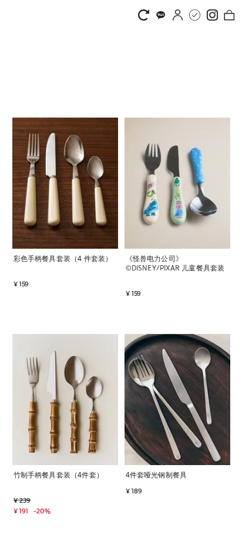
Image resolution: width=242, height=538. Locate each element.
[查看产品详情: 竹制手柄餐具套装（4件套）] (65, 399)
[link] (146, 15)
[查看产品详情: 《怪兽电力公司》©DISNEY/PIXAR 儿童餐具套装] (177, 183)
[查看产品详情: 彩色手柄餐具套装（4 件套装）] (65, 183)
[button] (22, 269)
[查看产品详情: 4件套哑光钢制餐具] (177, 399)
